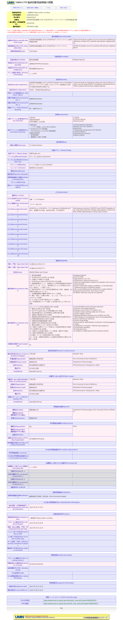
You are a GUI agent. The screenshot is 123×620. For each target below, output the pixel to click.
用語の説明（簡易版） (33, 7)
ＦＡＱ (48, 7)
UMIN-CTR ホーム (18, 7)
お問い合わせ (63, 7)
